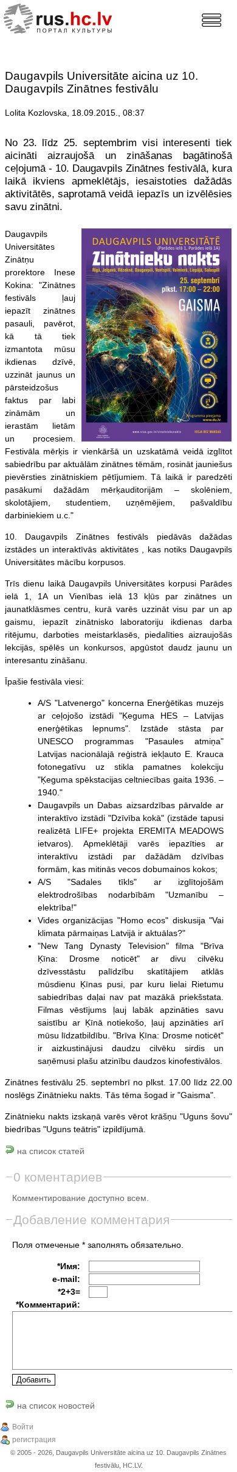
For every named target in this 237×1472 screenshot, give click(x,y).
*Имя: (68, 1266)
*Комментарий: (48, 1304)
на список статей (49, 1151)
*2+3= (69, 1292)
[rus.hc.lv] (68, 17)
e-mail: (66, 1279)
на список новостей (55, 1405)
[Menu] (211, 20)
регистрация (34, 1439)
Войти (22, 1427)
